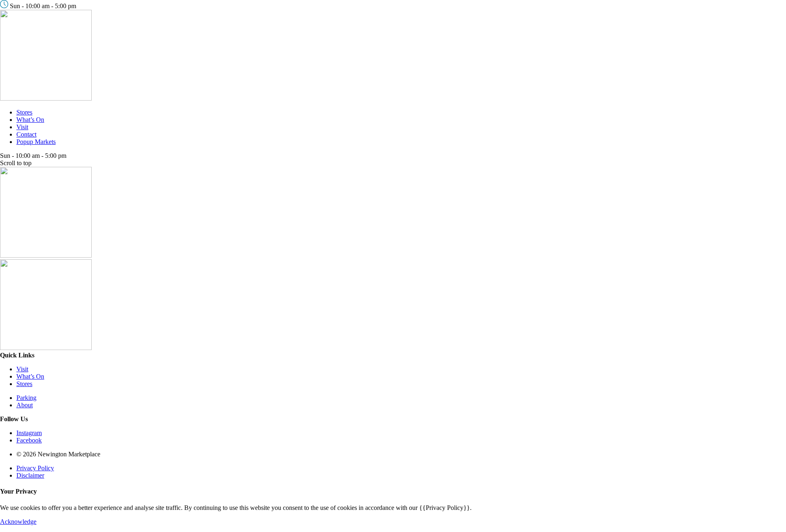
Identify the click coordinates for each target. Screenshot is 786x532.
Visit (22, 126)
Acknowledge (18, 521)
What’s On (30, 119)
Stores (24, 112)
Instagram (29, 432)
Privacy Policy (35, 468)
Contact (26, 134)
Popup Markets (36, 141)
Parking (26, 397)
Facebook (29, 440)
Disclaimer (30, 475)
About (24, 405)
